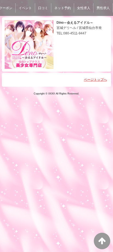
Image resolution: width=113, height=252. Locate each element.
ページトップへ (95, 80)
